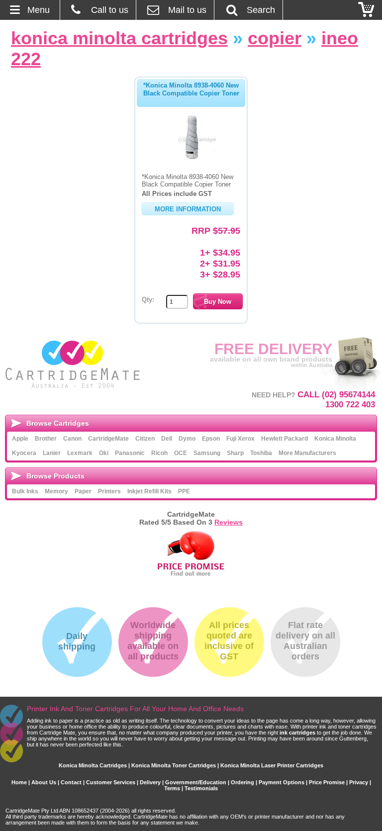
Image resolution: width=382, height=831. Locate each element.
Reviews (228, 522)
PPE (184, 491)
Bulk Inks (25, 491)
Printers (109, 491)
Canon (72, 438)
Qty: (148, 299)
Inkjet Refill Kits (149, 491)
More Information (188, 209)
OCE (180, 453)
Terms (172, 788)
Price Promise (327, 782)
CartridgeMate (73, 364)
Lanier (52, 453)
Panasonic (130, 453)
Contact (71, 782)
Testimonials (201, 788)
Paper (83, 491)
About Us (43, 782)
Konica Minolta (335, 438)
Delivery (150, 782)
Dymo (187, 438)
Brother (46, 438)
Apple (20, 438)
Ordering (242, 782)
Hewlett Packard (284, 438)
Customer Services (110, 782)
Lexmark (80, 453)
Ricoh (159, 453)
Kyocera (24, 453)
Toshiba (261, 453)
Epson (211, 438)
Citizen (145, 438)
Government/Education (195, 782)
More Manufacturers (307, 453)
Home (19, 782)
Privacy (358, 782)
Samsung (206, 453)
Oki (103, 453)
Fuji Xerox (240, 438)
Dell (166, 438)
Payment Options (281, 782)
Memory (56, 491)
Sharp (235, 453)
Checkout (366, 10)
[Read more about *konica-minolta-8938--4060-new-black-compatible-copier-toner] (191, 159)
